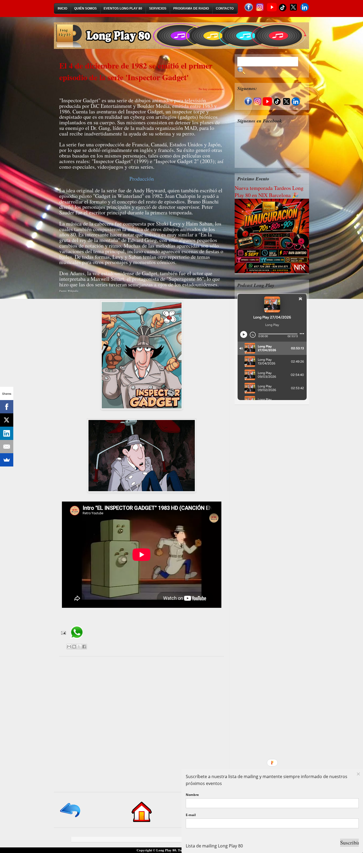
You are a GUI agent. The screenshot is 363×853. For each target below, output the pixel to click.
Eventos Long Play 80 (123, 8)
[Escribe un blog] (74, 646)
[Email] (6, 446)
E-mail (191, 815)
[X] (6, 420)
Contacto (225, 8)
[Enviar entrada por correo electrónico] (63, 632)
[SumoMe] (6, 459)
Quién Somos (85, 8)
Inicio (62, 8)
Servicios (157, 8)
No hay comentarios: (211, 89)
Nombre (192, 794)
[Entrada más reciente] (70, 817)
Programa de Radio (191, 8)
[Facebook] (6, 406)
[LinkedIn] (6, 433)
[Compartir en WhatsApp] (77, 641)
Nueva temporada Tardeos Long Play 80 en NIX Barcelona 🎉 (269, 191)
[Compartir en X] (79, 646)
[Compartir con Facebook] (84, 646)
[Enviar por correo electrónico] (69, 646)
